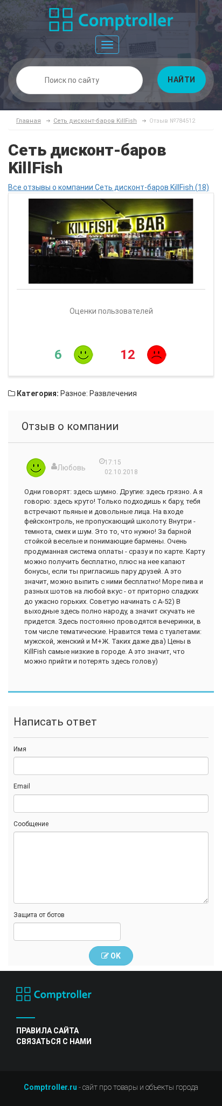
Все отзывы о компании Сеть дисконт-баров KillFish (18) (108, 187)
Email (21, 786)
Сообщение (30, 824)
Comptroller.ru (50, 1087)
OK (115, 956)
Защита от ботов (39, 915)
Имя (19, 749)
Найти (182, 79)
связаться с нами (54, 1041)
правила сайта (47, 1030)
